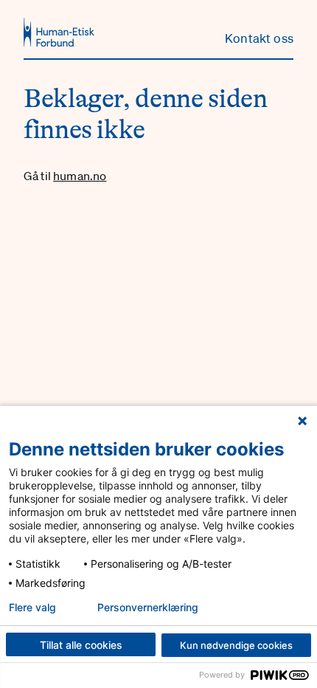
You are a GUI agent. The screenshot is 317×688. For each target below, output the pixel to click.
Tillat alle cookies (81, 645)
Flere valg (32, 607)
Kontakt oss (259, 38)
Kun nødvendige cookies (236, 645)
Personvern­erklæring (147, 607)
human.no (79, 175)
